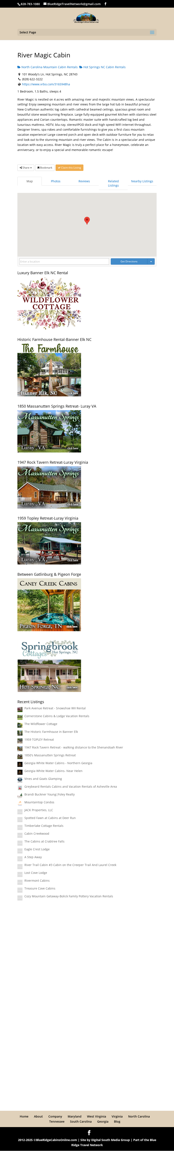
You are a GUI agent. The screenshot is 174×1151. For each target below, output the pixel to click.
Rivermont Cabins (37, 880)
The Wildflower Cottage (40, 724)
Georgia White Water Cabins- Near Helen (53, 771)
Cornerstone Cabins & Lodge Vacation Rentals (56, 716)
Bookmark (45, 167)
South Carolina (81, 1121)
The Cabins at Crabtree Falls (44, 841)
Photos (55, 181)
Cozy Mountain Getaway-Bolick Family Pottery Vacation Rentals (68, 896)
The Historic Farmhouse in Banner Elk (51, 732)
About (38, 1116)
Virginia (117, 1116)
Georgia (102, 1121)
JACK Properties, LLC (38, 810)
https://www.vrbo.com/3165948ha (46, 84)
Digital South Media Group (110, 1140)
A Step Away (33, 857)
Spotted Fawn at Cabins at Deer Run (50, 818)
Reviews (84, 181)
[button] (87, 220)
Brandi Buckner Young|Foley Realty (49, 794)
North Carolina (139, 1116)
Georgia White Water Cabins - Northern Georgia (58, 763)
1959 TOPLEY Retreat (39, 739)
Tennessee (57, 1121)
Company (55, 1116)
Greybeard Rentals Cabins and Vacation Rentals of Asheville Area (70, 786)
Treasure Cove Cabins (39, 888)
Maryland (74, 1116)
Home (24, 1116)
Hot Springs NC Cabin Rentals (104, 67)
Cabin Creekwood (36, 833)
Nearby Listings (142, 181)
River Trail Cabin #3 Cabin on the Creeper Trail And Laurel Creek (70, 865)
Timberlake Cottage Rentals (43, 826)
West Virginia (96, 1116)
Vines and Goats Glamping (43, 779)
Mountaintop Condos (39, 802)
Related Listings (113, 183)
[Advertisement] (87, 937)
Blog (117, 1121)
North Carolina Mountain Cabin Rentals (49, 67)
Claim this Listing (70, 167)
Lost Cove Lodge (35, 873)
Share (26, 167)
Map (30, 181)
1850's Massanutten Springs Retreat (50, 755)
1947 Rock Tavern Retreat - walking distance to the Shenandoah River (73, 747)
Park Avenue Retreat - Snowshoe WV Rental (55, 708)
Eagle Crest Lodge (37, 849)
